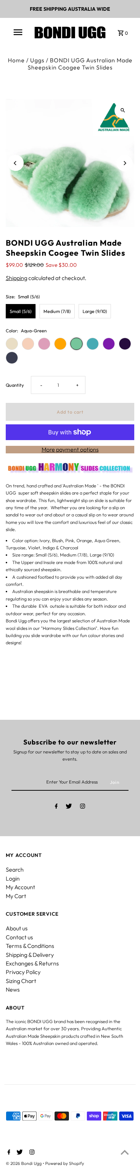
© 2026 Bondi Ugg (24, 1163)
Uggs (37, 60)
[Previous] (16, 163)
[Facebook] (56, 807)
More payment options (70, 449)
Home (16, 60)
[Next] (124, 163)
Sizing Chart (21, 980)
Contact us (19, 937)
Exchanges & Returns (32, 963)
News (13, 989)
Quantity (15, 385)
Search (15, 869)
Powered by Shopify (64, 1163)
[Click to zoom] (123, 110)
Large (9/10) (95, 311)
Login (13, 878)
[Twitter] (69, 807)
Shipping (16, 277)
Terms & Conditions (30, 945)
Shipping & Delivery (30, 954)
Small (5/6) (21, 311)
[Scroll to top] (125, 1152)
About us (17, 928)
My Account (20, 887)
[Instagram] (82, 807)
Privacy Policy (23, 971)
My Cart (16, 896)
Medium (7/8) (57, 311)
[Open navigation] (17, 32)
